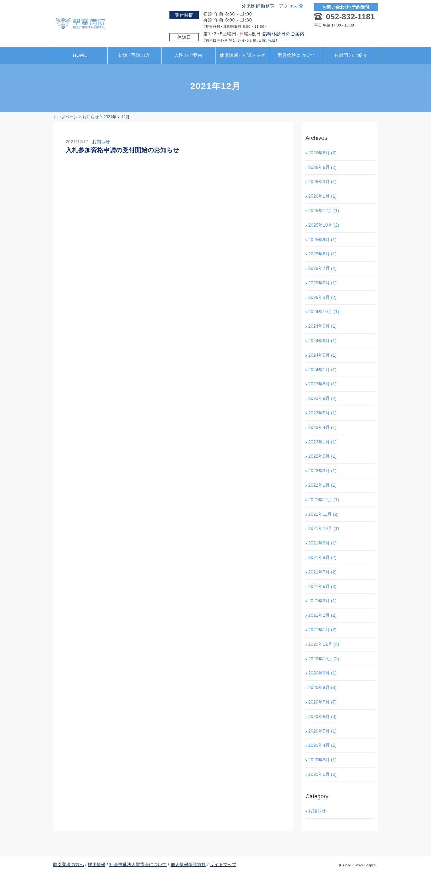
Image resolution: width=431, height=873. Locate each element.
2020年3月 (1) (322, 759)
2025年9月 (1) (322, 239)
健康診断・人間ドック (243, 55)
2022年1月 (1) (322, 485)
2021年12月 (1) (323, 499)
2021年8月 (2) (322, 557)
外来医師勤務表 (258, 6)
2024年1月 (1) (322, 369)
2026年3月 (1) (322, 181)
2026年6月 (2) (322, 167)
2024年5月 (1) (322, 355)
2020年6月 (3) (322, 716)
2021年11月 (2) (323, 514)
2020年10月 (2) (323, 658)
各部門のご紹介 (351, 55)
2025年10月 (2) (323, 225)
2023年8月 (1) (322, 383)
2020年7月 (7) (322, 701)
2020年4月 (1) (322, 745)
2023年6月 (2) (322, 398)
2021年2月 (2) (322, 615)
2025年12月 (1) (323, 210)
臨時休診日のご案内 (284, 33)
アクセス (288, 6)
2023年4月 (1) (322, 427)
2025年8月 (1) (322, 253)
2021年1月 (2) (322, 629)
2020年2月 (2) (322, 774)
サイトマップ (223, 864)
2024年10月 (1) (323, 311)
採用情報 (96, 864)
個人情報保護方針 (188, 864)
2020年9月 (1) (322, 672)
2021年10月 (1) (323, 528)
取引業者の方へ (68, 864)
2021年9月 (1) (322, 542)
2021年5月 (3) (322, 586)
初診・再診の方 (134, 55)
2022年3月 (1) (322, 470)
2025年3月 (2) (322, 297)
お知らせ (101, 141)
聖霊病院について (297, 55)
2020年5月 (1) (322, 730)
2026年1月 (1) (322, 196)
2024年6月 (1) (322, 340)
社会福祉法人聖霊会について (138, 864)
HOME (80, 55)
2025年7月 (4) (322, 268)
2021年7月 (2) (322, 571)
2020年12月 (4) (323, 644)
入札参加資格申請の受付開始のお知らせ (122, 149)
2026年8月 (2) (322, 152)
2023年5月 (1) (322, 412)
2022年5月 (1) (322, 456)
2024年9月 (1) (322, 326)
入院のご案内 (188, 55)
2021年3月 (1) (322, 600)
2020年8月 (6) (322, 687)
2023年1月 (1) (322, 441)
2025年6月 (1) (322, 282)
